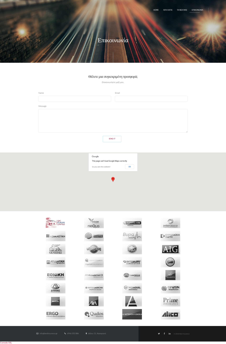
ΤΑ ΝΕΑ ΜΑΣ (182, 10)
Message (42, 106)
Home (156, 10)
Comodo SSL (6, 343)
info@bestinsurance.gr (48, 333)
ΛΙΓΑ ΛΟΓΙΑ (167, 10)
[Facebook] (164, 334)
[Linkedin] (170, 334)
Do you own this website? (101, 167)
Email (117, 93)
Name (41, 93)
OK (129, 167)
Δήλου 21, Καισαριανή (97, 333)
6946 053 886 (73, 333)
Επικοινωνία (197, 10)
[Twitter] (159, 334)
